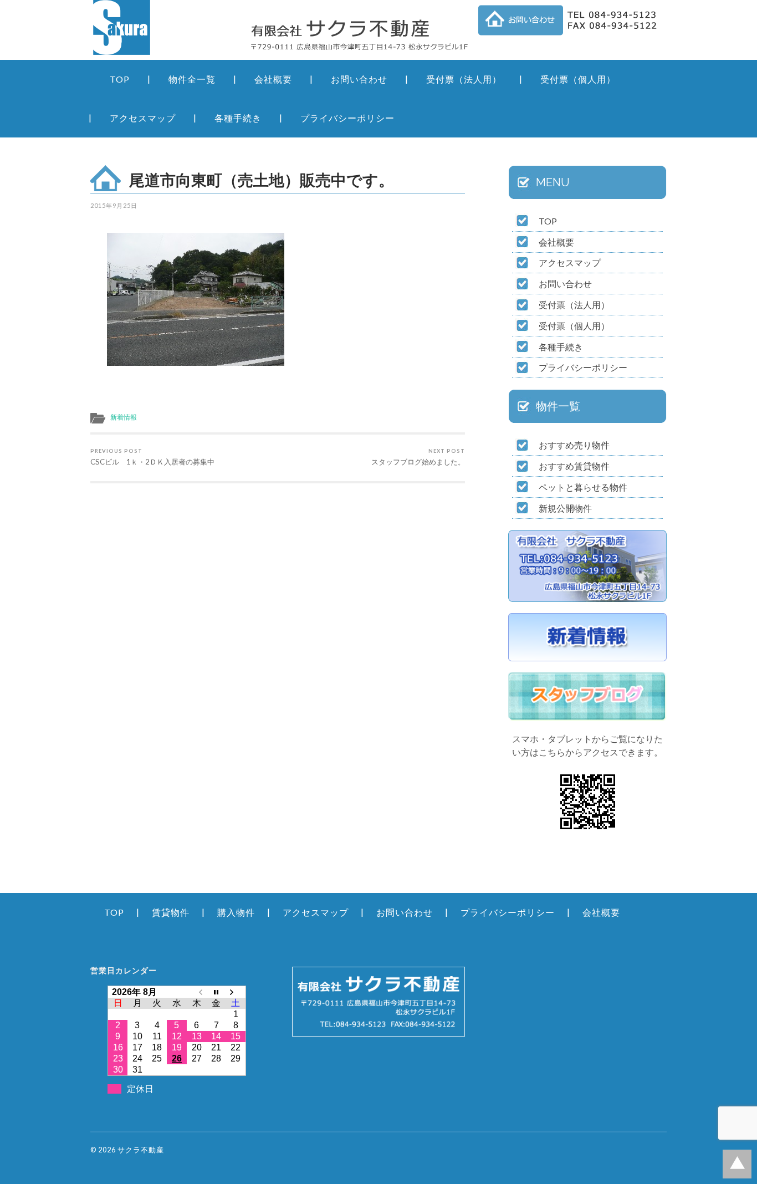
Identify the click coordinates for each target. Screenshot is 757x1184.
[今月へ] (216, 992)
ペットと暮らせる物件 (583, 487)
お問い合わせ (359, 79)
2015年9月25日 (113, 205)
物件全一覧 (192, 79)
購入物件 (236, 912)
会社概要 (273, 79)
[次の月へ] (236, 992)
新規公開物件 (565, 508)
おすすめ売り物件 (574, 445)
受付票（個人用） (578, 79)
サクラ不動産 (140, 1149)
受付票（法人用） (464, 79)
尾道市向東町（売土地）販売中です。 (261, 179)
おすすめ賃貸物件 (574, 466)
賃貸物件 (171, 912)
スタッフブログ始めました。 (418, 457)
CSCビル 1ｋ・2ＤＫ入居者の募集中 (152, 457)
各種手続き (238, 118)
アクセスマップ (143, 118)
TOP (120, 79)
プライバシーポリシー (347, 118)
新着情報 (123, 417)
